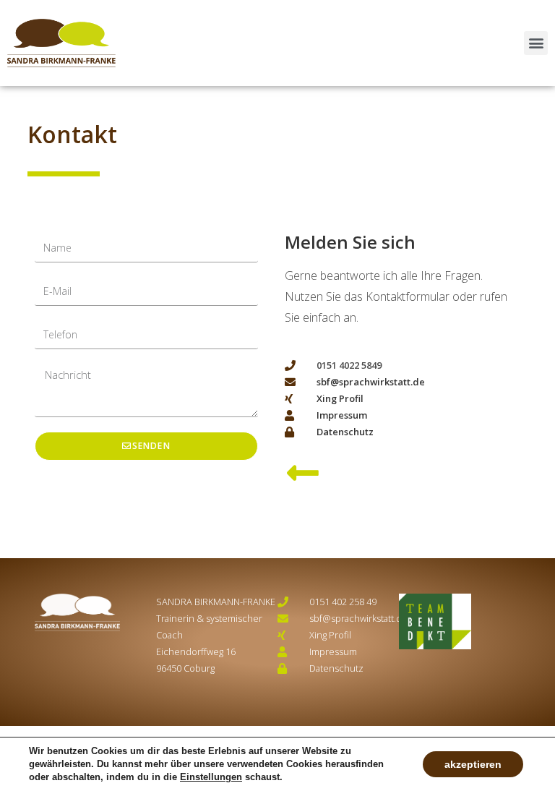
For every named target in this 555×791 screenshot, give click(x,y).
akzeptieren (473, 764)
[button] (536, 43)
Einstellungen (211, 776)
